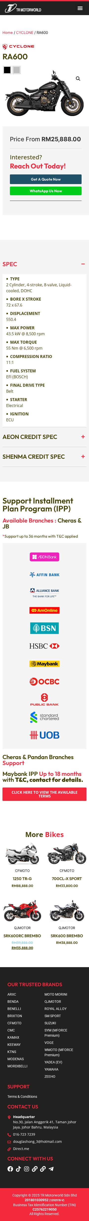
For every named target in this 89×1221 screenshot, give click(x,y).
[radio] (7, 70)
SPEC (9, 264)
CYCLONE (24, 32)
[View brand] (18, 48)
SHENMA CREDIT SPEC (33, 456)
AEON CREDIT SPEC (29, 436)
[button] (80, 8)
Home (7, 32)
